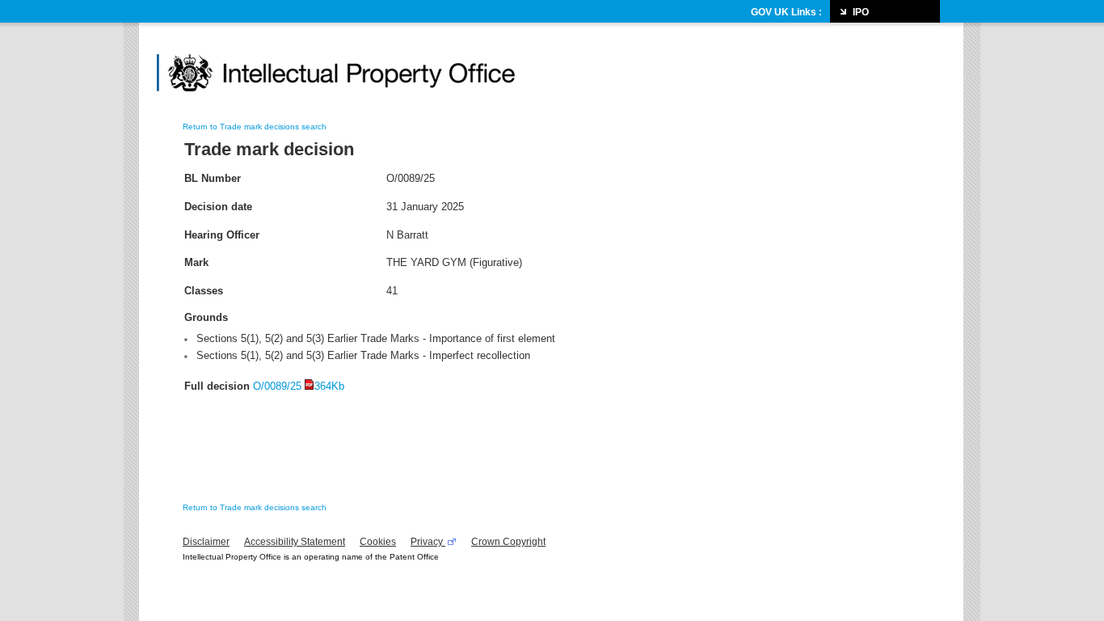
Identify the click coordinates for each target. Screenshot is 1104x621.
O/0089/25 (298, 386)
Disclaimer (206, 541)
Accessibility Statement (294, 541)
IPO (861, 12)
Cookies (378, 541)
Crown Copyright (508, 541)
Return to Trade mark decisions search (255, 126)
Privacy (428, 541)
